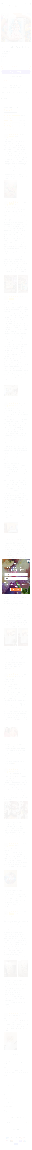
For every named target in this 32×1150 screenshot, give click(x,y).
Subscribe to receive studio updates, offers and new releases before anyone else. (16, 584)
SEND (16, 590)
